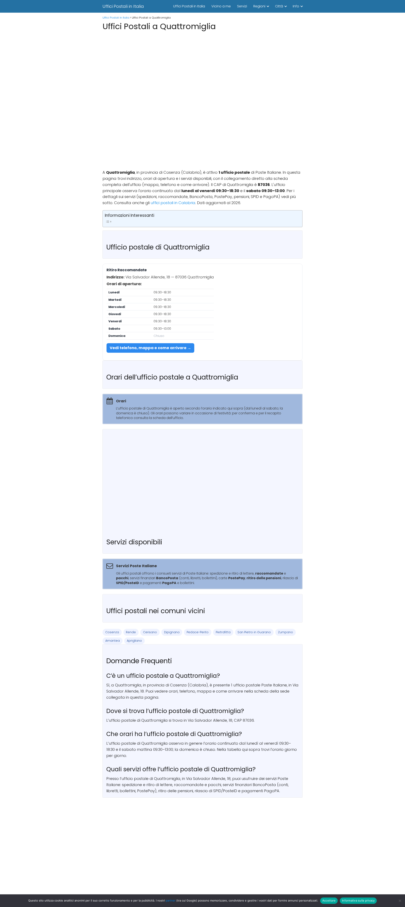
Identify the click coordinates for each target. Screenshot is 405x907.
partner (171, 900)
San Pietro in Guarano (254, 632)
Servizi (242, 6)
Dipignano (172, 632)
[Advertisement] (202, 62)
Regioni (259, 6)
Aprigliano (134, 641)
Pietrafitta (223, 632)
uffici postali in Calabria (173, 202)
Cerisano (150, 632)
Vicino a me (221, 6)
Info (296, 6)
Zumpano (285, 632)
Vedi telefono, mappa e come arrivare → (150, 347)
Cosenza (112, 632)
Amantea (112, 641)
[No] (400, 901)
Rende (131, 632)
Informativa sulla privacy (358, 900)
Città (279, 6)
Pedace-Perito (198, 632)
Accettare (329, 900)
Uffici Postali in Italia (123, 6)
